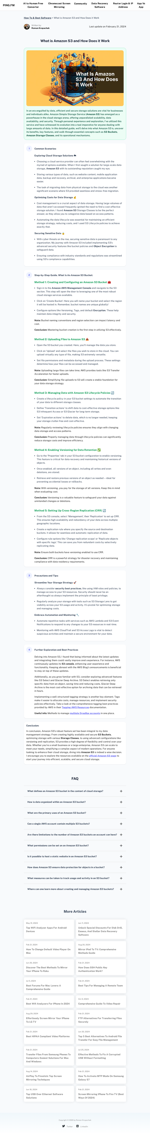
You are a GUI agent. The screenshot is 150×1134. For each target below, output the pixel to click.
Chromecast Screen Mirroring (59, 5)
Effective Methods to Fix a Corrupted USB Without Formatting (99, 1056)
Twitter (69, 1126)
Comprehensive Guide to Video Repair (99, 1003)
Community (80, 3)
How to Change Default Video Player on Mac (48, 951)
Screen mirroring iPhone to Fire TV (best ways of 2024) (101, 1096)
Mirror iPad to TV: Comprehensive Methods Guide (97, 951)
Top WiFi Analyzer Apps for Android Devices (46, 929)
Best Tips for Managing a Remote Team (100, 985)
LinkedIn (84, 1126)
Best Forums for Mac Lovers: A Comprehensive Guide (43, 987)
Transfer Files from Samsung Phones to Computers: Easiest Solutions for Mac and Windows (48, 1058)
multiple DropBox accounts (85, 713)
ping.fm (9, 5)
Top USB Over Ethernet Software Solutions (44, 1096)
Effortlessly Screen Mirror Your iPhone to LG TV (47, 1020)
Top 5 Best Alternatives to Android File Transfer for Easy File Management (100, 1038)
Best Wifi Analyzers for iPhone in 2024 (48, 1003)
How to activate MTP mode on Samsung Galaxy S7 (101, 1078)
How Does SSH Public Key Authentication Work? (92, 969)
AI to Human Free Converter (33, 5)
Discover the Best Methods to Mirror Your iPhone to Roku (47, 969)
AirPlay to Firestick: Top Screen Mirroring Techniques (44, 1078)
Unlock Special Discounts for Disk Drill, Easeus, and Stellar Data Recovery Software (100, 931)
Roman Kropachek (40, 28)
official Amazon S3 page (102, 755)
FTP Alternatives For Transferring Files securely (100, 1020)
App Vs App (141, 5)
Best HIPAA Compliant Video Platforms (48, 1036)
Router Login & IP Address (123, 5)
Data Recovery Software (99, 5)
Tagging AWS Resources (75, 707)
